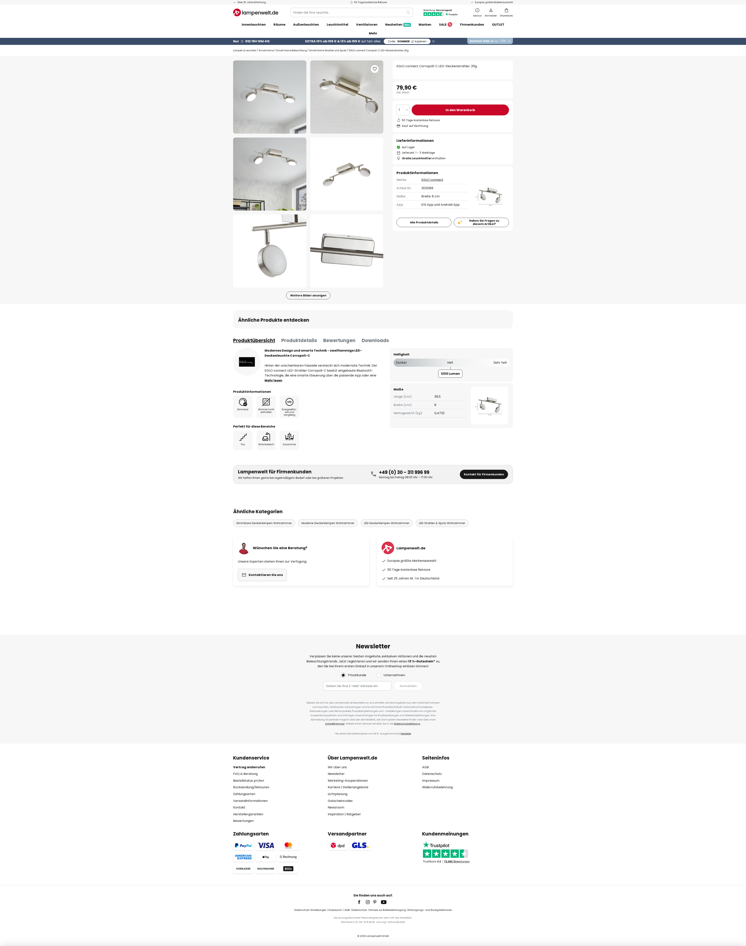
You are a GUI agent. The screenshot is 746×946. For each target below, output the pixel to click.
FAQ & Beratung (245, 774)
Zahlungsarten (244, 794)
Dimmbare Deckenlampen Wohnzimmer (264, 523)
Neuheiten (397, 24)
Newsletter (336, 774)
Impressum (430, 780)
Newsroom (336, 807)
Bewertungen (339, 340)
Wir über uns (337, 767)
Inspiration (336, 814)
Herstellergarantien (248, 814)
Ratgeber (353, 814)
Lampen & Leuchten (244, 50)
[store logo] (255, 12)
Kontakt (239, 807)
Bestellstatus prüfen (248, 780)
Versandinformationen (250, 801)
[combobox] (352, 12)
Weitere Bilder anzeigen (308, 295)
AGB (425, 767)
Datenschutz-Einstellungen (310, 910)
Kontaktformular (335, 723)
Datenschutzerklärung (407, 723)
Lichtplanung (337, 794)
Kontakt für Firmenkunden (484, 474)
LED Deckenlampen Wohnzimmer (386, 523)
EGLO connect (432, 180)
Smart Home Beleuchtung (291, 50)
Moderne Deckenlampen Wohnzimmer (328, 523)
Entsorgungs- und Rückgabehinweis (430, 910)
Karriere (334, 787)
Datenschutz (432, 774)
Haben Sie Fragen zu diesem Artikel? (484, 222)
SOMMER (407, 41)
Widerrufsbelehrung (437, 787)
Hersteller (406, 733)
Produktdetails (299, 340)
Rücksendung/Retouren (251, 787)
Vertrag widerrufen (249, 767)
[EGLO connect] (247, 362)
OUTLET (498, 24)
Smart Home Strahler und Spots (328, 50)
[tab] (254, 340)
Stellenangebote (355, 787)
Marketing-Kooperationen (348, 780)
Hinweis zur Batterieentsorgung (387, 910)
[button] (269, 174)
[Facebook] (361, 902)
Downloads (375, 340)
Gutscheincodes (340, 801)
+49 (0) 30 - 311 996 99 (404, 472)
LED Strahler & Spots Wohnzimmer (442, 523)
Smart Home (266, 50)
